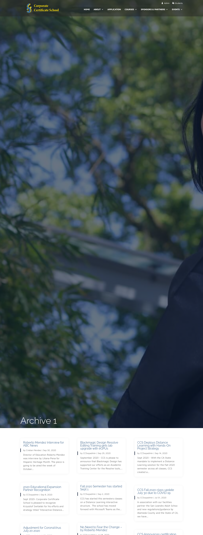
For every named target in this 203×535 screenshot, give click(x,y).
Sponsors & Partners (153, 9)
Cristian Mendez (33, 450)
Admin (166, 3)
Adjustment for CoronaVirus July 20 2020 (42, 529)
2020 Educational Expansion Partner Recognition (42, 488)
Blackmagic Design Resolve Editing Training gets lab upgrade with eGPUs (99, 445)
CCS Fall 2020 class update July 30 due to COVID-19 (155, 491)
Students (179, 3)
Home (87, 9)
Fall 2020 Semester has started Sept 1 (101, 488)
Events (176, 9)
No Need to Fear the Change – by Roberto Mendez (101, 528)
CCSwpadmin (32, 494)
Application (114, 9)
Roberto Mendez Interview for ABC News (43, 444)
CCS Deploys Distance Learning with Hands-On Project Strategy (154, 445)
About (97, 9)
